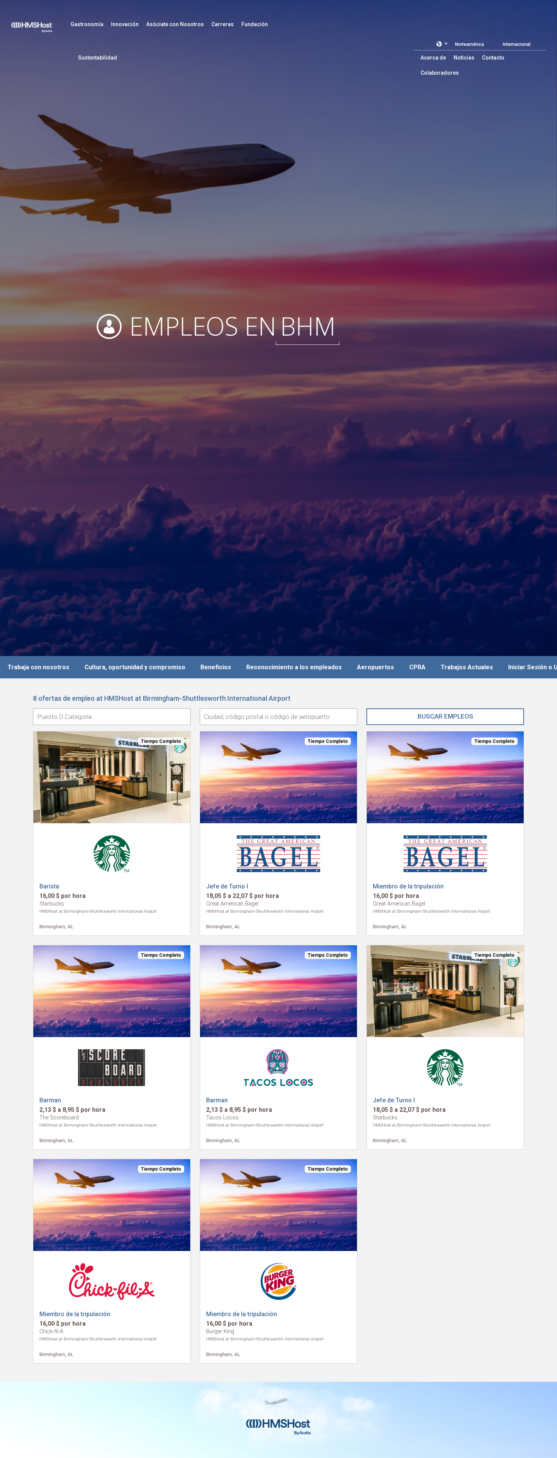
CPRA (417, 667)
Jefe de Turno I (227, 886)
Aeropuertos (375, 667)
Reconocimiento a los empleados (294, 667)
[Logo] (39, 23)
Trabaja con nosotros (38, 667)
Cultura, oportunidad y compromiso (134, 667)
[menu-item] (86, 24)
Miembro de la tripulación (408, 886)
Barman (50, 1100)
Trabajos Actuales (467, 667)
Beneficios (215, 667)
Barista (49, 886)
